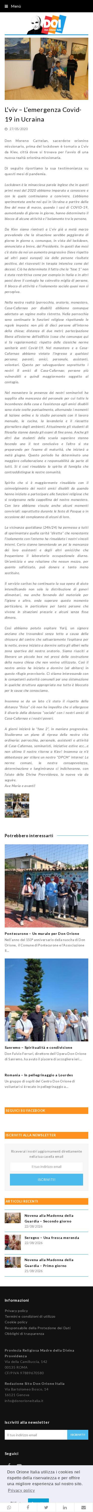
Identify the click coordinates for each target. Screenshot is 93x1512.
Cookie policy (16, 1322)
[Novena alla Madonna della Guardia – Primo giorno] (13, 1263)
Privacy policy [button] (21, 1490)
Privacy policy (16, 1311)
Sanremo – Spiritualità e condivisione (38, 1047)
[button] (9, 1507)
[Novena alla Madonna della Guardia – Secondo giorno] (13, 1219)
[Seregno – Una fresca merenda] (13, 1243)
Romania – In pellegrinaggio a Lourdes (39, 1075)
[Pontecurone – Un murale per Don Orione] (47, 885)
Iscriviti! (47, 1179)
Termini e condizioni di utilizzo (30, 1316)
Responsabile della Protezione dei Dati (38, 1328)
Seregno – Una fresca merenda (52, 1237)
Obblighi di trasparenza (24, 1333)
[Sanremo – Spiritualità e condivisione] (47, 1000)
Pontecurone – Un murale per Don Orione (42, 933)
